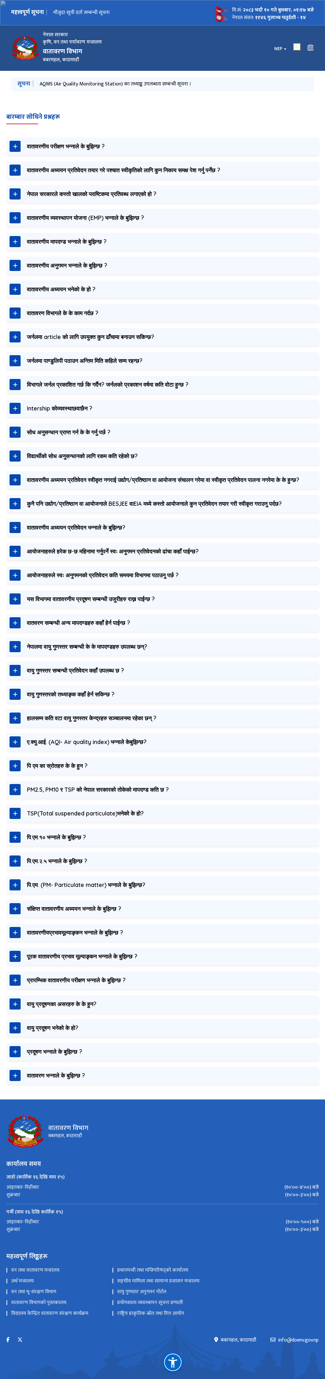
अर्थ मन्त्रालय (22, 1281)
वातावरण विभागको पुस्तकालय (38, 1302)
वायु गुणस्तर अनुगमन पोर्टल (141, 1292)
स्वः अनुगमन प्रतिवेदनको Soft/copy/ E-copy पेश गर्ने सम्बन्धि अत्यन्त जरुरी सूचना (123, 13)
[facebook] (8, 1340)
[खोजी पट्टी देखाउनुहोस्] (297, 47)
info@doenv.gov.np (298, 1340)
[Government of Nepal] (25, 48)
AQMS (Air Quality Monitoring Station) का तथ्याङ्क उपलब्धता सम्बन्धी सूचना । (115, 84)
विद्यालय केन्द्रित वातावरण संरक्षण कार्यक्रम (49, 1313)
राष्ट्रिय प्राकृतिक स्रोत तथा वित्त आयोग (150, 1313)
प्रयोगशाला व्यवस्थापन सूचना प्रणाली (150, 1302)
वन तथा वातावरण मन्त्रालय (35, 1270)
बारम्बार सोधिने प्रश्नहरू (33, 117)
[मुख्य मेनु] (310, 48)
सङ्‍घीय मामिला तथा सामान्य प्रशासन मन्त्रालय (158, 1281)
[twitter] (20, 1340)
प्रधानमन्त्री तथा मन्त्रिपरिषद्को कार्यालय (152, 1270)
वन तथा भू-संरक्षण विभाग (33, 1292)
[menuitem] (162, 1187)
